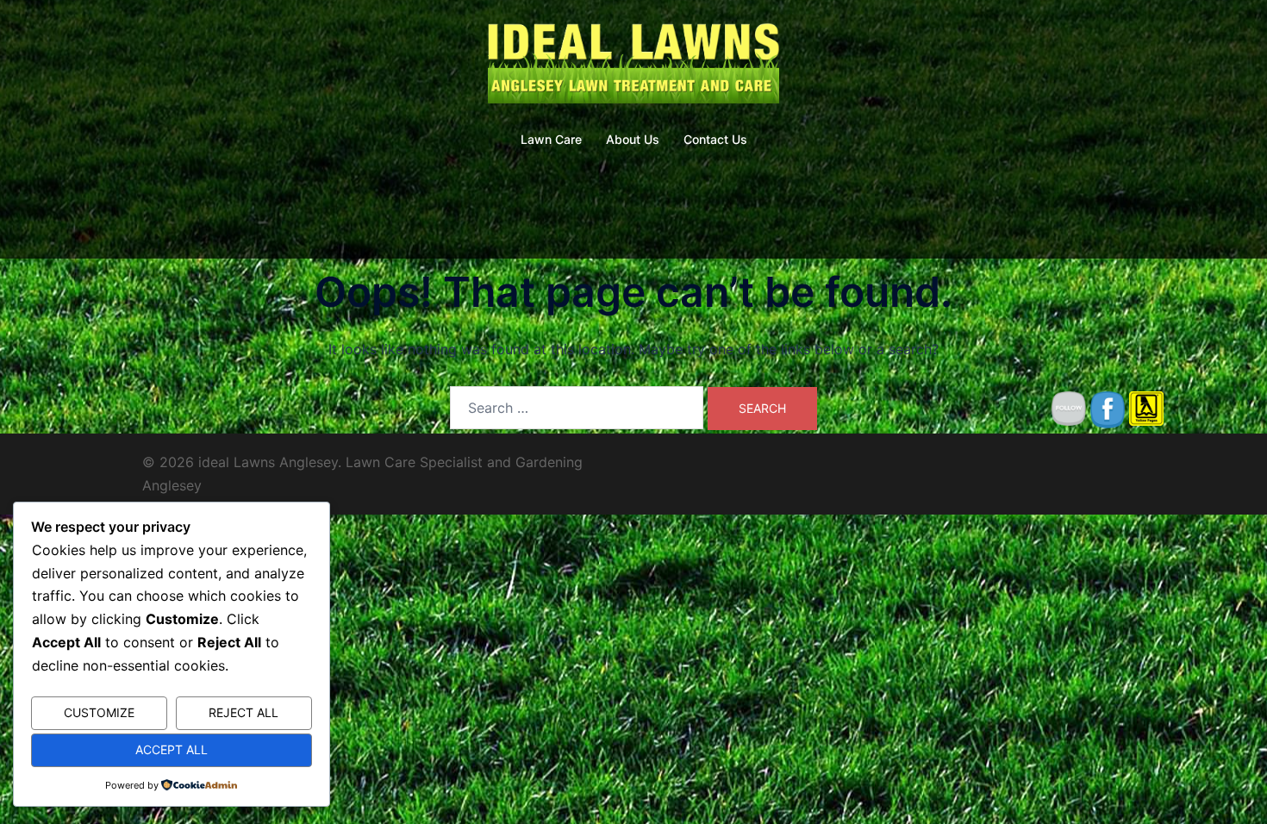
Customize (99, 712)
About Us (632, 139)
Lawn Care (551, 139)
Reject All (243, 712)
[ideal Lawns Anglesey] (633, 65)
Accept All (171, 749)
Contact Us (715, 139)
